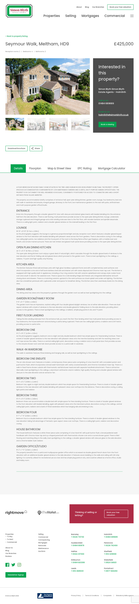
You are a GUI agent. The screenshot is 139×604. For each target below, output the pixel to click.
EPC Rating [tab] (85, 168)
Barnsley (75, 534)
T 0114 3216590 (110, 554)
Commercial (114, 15)
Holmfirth (108, 534)
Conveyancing (44, 540)
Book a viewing (107, 124)
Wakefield (108, 560)
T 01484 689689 (111, 537)
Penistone (108, 543)
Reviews (8, 556)
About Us (9, 548)
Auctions (41, 551)
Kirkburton (75, 560)
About (79, 7)
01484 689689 (106, 103)
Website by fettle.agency (125, 596)
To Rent (10, 539)
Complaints (107, 596)
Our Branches (98, 7)
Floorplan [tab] (35, 168)
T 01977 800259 (110, 571)
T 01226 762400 (110, 545)
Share (37, 148)
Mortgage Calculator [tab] (111, 168)
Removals (42, 545)
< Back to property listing (16, 36)
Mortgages (90, 15)
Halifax (74, 551)
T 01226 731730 (77, 537)
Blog (87, 7)
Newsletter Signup (16, 575)
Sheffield (108, 551)
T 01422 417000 (77, 554)
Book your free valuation (120, 7)
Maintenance (43, 548)
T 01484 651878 (77, 545)
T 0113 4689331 (77, 571)
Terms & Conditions (92, 596)
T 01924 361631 (110, 562)
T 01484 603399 (78, 562)
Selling (70, 15)
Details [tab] (18, 168)
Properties (51, 15)
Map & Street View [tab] (59, 168)
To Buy (9, 536)
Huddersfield (76, 543)
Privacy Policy (76, 596)
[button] (87, 88)
